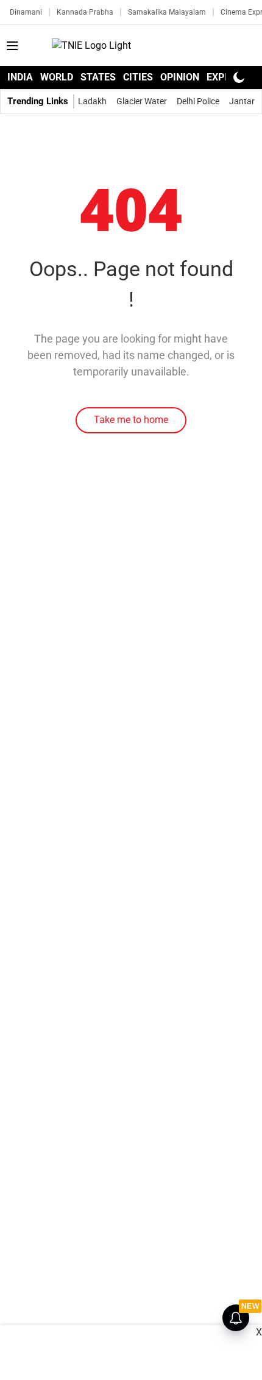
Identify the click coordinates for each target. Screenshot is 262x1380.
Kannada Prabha (85, 12)
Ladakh (92, 101)
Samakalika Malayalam (167, 12)
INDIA (20, 77)
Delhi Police (198, 101)
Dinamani (26, 12)
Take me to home (131, 419)
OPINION (179, 77)
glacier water (141, 101)
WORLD (56, 77)
